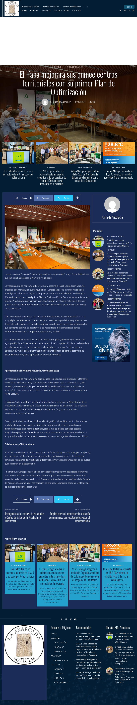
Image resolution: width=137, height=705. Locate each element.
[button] (87, 6)
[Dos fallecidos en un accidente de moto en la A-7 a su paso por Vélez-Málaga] (18, 153)
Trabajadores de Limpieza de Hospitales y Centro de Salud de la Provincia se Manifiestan (24, 517)
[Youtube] (133, 10)
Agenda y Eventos (85, 167)
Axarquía (51, 167)
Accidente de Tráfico (17, 167)
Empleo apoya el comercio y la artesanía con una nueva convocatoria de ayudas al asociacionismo (69, 517)
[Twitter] (129, 10)
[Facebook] (120, 10)
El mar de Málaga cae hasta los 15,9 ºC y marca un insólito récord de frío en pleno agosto (118, 174)
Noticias (57, 67)
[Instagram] (124, 10)
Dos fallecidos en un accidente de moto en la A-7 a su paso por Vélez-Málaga (18, 174)
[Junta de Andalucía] (46, 102)
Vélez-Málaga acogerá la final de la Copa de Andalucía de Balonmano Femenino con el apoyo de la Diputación (85, 176)
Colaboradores (118, 167)
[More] (77, 198)
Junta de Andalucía (75, 67)
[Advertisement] (68, 42)
